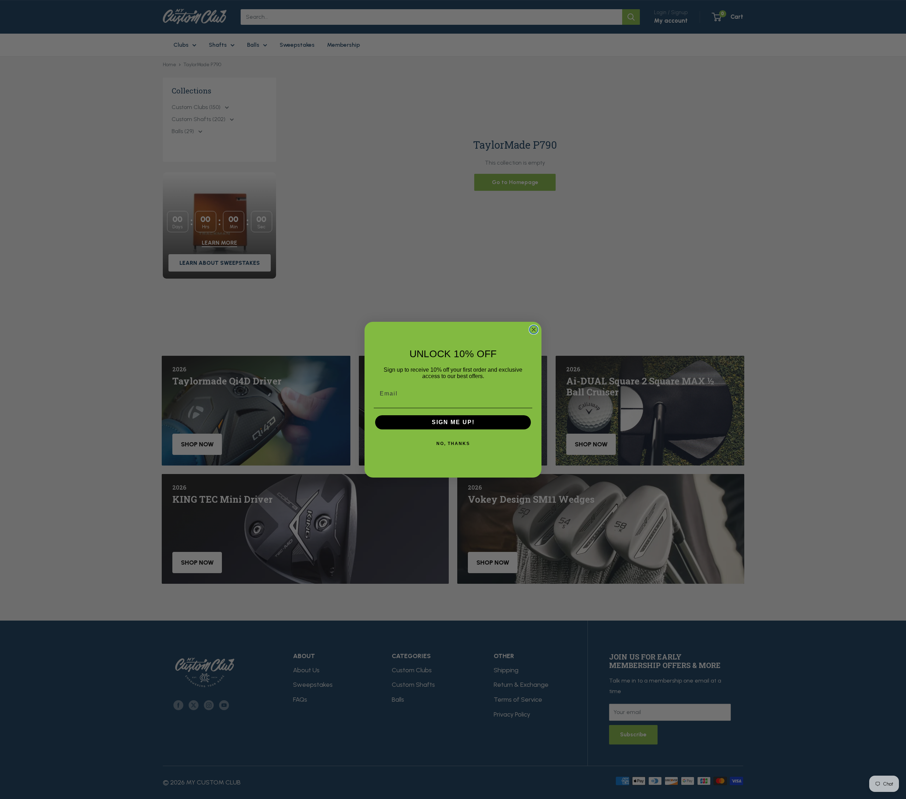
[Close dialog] (533, 329)
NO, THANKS (453, 443)
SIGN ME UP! (453, 422)
